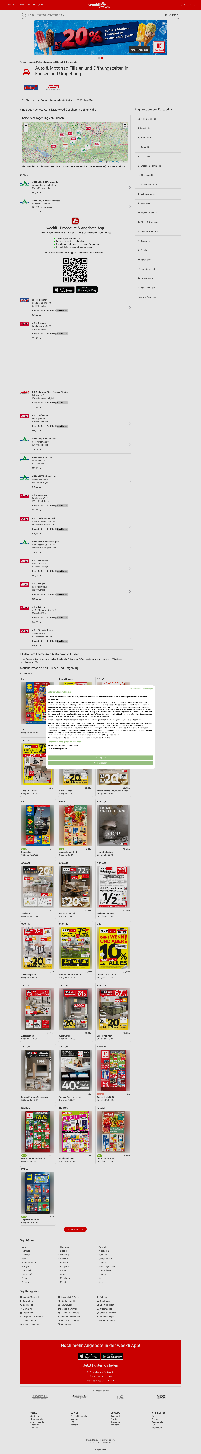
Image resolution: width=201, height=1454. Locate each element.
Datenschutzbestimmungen (141, 689)
